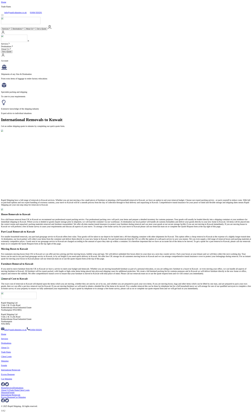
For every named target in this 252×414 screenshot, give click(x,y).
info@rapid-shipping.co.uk (15, 330)
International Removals (10, 370)
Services (5, 29)
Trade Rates (6, 352)
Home (3, 2)
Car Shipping (6, 379)
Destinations (17, 29)
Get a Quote (41, 29)
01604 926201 (36, 330)
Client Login (6, 356)
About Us (29, 29)
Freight (4, 365)
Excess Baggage (8, 374)
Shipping (5, 361)
